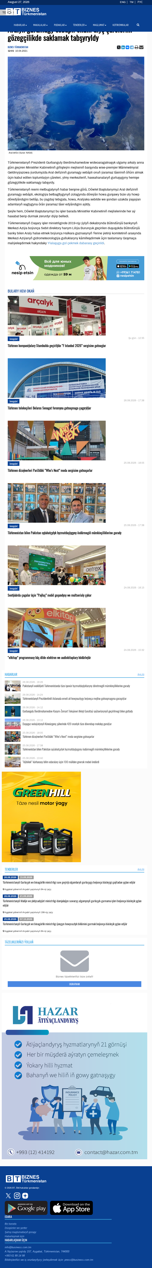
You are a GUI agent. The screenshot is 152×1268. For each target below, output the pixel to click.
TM (131, 2)
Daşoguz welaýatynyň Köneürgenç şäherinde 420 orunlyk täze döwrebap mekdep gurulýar (67, 724)
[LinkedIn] (123, 47)
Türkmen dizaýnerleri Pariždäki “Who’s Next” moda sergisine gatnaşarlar (50, 470)
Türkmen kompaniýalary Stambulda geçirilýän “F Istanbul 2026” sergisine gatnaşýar (57, 345)
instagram (17, 1196)
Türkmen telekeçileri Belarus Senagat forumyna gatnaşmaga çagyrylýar (49, 408)
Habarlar (11, 674)
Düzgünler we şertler (16, 1228)
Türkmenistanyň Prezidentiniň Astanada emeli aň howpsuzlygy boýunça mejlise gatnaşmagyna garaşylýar (74, 698)
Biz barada (10, 1223)
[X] (119, 47)
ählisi (141, 674)
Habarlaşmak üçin (14, 1236)
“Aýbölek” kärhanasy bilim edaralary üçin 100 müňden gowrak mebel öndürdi (61, 762)
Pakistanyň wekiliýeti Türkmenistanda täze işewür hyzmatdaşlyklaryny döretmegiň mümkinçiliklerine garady (76, 686)
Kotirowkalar (121, 25)
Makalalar (39, 25)
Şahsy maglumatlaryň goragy (20, 1232)
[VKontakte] (127, 47)
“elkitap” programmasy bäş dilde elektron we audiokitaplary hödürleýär (49, 657)
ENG (122, 2)
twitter (9, 1196)
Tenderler (11, 869)
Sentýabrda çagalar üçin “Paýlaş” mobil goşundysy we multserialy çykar (49, 595)
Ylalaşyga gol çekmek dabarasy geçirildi (76, 243)
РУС (140, 2)
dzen (24, 1196)
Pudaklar (59, 25)
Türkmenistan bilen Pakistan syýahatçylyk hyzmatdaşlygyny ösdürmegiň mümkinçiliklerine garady (64, 533)
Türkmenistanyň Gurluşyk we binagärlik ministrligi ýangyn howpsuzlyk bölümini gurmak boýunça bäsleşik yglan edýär (65, 924)
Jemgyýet (14, 338)
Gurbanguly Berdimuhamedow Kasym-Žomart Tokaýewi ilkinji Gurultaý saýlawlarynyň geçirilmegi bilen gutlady (78, 711)
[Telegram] (132, 47)
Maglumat (98, 25)
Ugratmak (74, 984)
